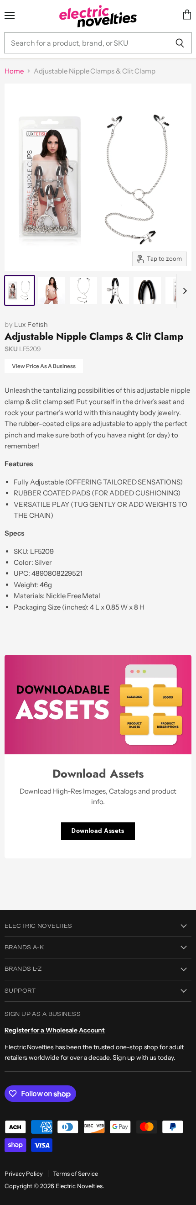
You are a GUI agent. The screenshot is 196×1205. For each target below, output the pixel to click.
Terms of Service (75, 1173)
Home (14, 71)
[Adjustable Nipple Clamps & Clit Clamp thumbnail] (19, 290)
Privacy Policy (24, 1173)
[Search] (180, 42)
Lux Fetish (31, 324)
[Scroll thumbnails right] (183, 291)
